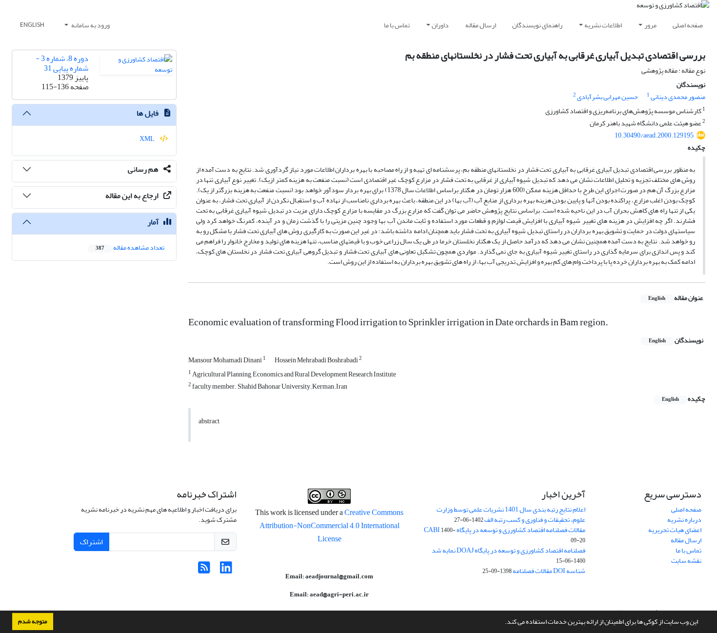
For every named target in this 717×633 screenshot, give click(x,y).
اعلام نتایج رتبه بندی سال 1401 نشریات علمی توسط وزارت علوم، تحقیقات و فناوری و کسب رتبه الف (511, 514)
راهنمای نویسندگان (537, 25)
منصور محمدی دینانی (678, 96)
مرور (650, 25)
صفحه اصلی (688, 25)
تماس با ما (397, 25)
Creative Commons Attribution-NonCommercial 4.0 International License (331, 525)
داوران (440, 25)
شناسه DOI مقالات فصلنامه (549, 570)
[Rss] (204, 570)
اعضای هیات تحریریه (674, 529)
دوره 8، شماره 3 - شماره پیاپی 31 (62, 63)
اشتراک (91, 541)
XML (147, 138)
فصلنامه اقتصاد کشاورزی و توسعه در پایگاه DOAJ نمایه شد (508, 550)
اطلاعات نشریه (603, 25)
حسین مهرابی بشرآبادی (607, 96)
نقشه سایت (686, 560)
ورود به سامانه (90, 25)
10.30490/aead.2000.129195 (654, 135)
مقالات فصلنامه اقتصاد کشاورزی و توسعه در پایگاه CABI (504, 529)
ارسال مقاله (480, 25)
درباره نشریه (684, 519)
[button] (502, 622)
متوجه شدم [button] (32, 621)
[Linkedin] (226, 570)
